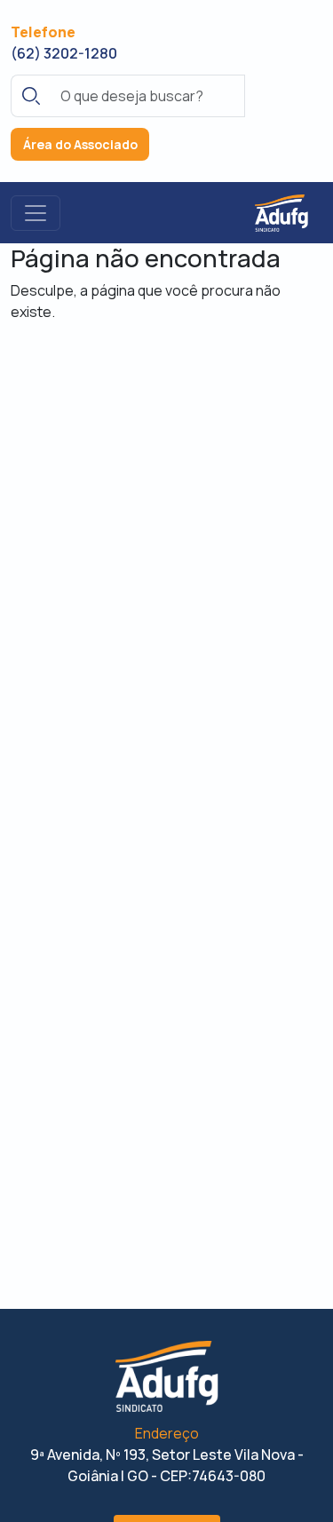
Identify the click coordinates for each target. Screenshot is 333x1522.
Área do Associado (80, 144)
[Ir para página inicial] (281, 212)
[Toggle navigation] (35, 213)
